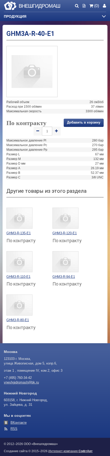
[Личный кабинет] (104, 6)
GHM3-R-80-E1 (17, 320)
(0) (96, 6)
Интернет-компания (70, 451)
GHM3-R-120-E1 (64, 233)
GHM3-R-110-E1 (18, 277)
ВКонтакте (18, 422)
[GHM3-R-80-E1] (19, 305)
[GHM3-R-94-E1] (65, 261)
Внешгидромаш (39, 6)
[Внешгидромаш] (10, 6)
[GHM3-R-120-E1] (65, 218)
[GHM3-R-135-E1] (19, 218)
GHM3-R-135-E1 (18, 233)
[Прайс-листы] (84, 6)
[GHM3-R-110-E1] (19, 261)
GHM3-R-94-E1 (63, 277)
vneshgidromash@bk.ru (21, 382)
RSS (13, 429)
